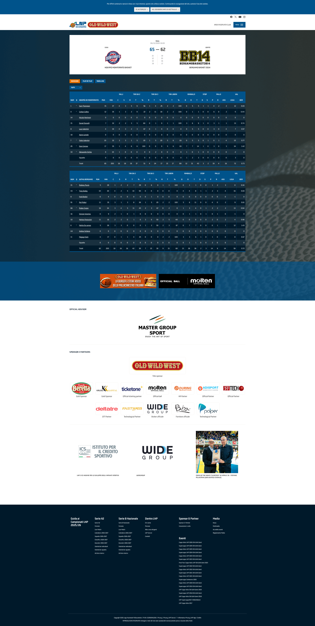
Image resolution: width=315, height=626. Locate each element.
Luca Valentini (84, 129)
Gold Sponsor (81, 396)
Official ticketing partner (132, 396)
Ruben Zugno (83, 208)
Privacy (160, 618)
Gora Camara (83, 146)
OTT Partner (106, 416)
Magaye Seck (83, 237)
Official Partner (208, 396)
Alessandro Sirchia (85, 152)
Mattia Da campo (85, 225)
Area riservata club (222, 25)
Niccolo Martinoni (85, 117)
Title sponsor (157, 376)
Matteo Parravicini (85, 220)
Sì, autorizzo (141, 9)
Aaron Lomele (84, 135)
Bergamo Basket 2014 (199, 67)
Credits (199, 618)
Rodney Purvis (84, 185)
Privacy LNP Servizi (169, 618)
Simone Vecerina (85, 214)
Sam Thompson (84, 106)
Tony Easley (83, 191)
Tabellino (100, 81)
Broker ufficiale (157, 416)
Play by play (87, 81)
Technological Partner (132, 416)
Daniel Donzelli (84, 123)
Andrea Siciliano (84, 231)
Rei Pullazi (82, 202)
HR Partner (183, 396)
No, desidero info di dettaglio (164, 9)
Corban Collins (84, 112)
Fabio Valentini (84, 140)
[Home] (94, 24)
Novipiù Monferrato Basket (118, 67)
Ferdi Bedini (83, 197)
